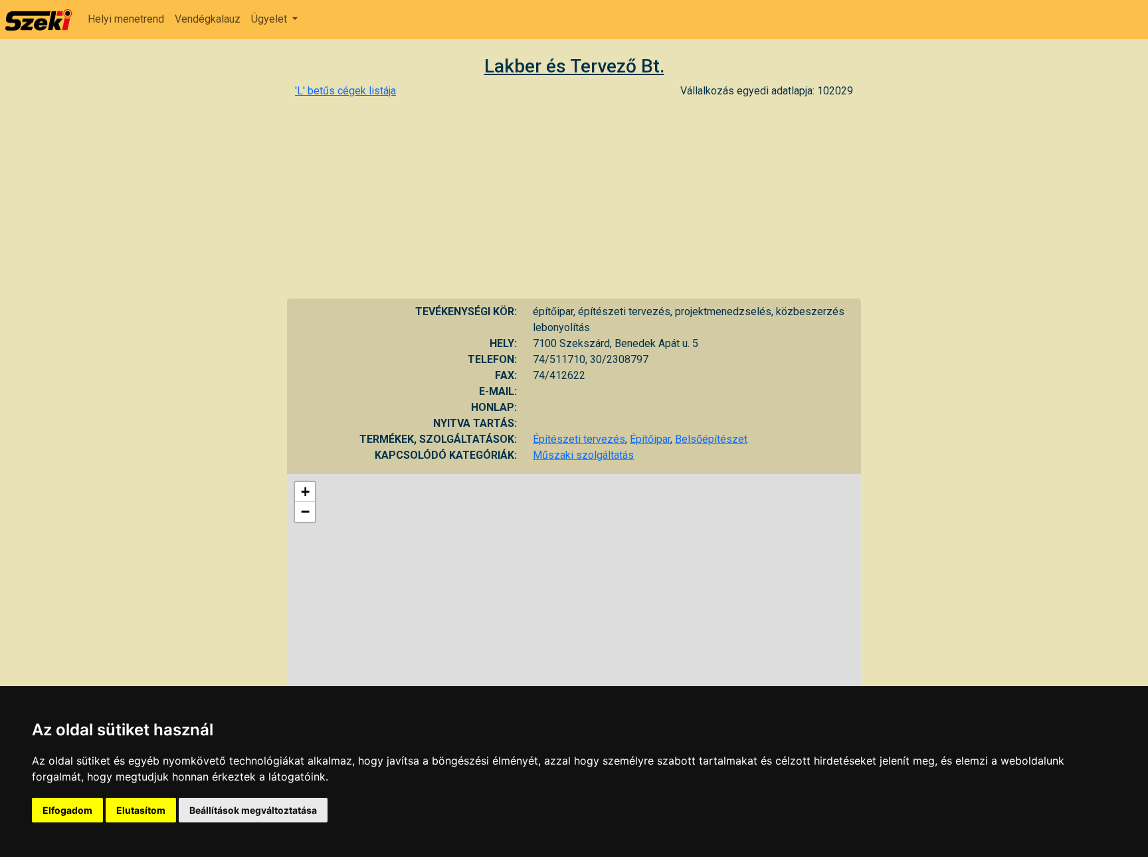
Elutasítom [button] (140, 810)
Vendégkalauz (207, 19)
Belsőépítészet (711, 439)
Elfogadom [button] (67, 810)
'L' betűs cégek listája (345, 90)
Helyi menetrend (126, 19)
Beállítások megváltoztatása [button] (253, 810)
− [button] (305, 511)
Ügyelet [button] (270, 19)
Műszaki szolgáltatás (583, 455)
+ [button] (305, 491)
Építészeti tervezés (579, 439)
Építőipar (650, 439)
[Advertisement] (574, 199)
